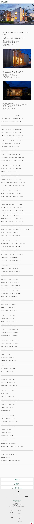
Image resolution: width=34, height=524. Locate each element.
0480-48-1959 (17, 480)
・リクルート (19, 518)
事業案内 (12, 514)
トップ (11, 510)
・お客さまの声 (19, 516)
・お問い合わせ (19, 521)
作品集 (11, 512)
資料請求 (17, 484)
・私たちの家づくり (20, 510)
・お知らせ (18, 513)
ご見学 (11, 517)
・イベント (18, 511)
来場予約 (17, 488)
